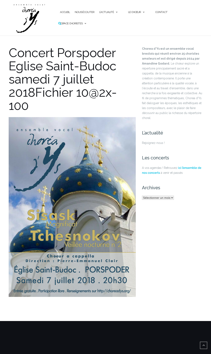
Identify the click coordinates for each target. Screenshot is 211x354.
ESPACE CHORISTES (71, 23)
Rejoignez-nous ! (153, 143)
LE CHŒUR (134, 12)
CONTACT (161, 12)
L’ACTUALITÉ (106, 12)
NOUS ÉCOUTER (84, 12)
